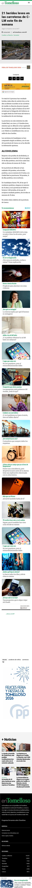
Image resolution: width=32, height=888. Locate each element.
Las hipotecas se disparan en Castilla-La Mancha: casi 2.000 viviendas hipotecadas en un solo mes (23, 757)
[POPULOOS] (16, 89)
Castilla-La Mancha (7, 35)
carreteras (25, 659)
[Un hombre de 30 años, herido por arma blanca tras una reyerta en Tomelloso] (9, 771)
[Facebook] (10, 78)
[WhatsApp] (22, 78)
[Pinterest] (18, 78)
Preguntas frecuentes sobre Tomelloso (14, 820)
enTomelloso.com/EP (20, 32)
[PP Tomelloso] (16, 718)
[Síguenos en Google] (8, 95)
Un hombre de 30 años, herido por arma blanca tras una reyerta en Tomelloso (8, 782)
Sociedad (16, 35)
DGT (3, 662)
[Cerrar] (30, 878)
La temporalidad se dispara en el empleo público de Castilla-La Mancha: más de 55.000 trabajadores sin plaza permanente (23, 782)
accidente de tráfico (15, 659)
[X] (14, 78)
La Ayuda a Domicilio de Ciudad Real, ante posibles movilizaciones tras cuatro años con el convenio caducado (8, 758)
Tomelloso (4, 777)
